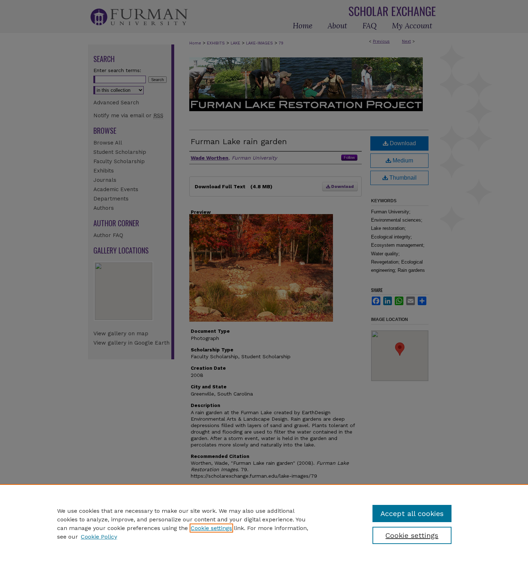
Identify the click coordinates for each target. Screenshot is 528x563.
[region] (264, 523)
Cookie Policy (99, 536)
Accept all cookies (412, 513)
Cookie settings (211, 528)
